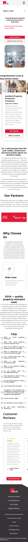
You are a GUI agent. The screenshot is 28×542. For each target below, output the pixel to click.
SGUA (4, 304)
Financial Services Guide (14, 518)
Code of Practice (14, 526)
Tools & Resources (14, 500)
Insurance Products (14, 496)
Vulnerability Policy (14, 529)
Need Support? (14, 533)
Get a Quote (14, 504)
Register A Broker (14, 508)
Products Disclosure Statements (14, 514)
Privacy (14, 522)
